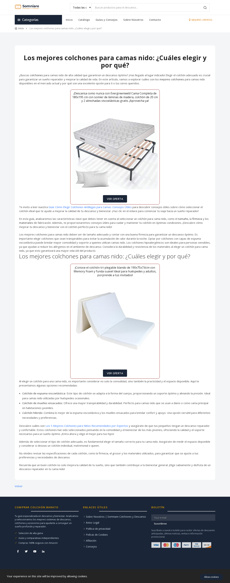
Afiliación (91, 540)
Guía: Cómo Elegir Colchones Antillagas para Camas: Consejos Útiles (90, 207)
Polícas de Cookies (97, 534)
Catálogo (84, 19)
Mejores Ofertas (201, 19)
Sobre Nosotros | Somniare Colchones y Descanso (116, 516)
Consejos (91, 546)
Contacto (155, 19)
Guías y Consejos (107, 19)
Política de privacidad (98, 528)
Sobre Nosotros (133, 19)
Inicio (69, 19)
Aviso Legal (92, 522)
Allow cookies (211, 576)
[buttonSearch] (205, 8)
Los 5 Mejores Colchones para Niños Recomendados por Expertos (86, 426)
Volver (19, 486)
